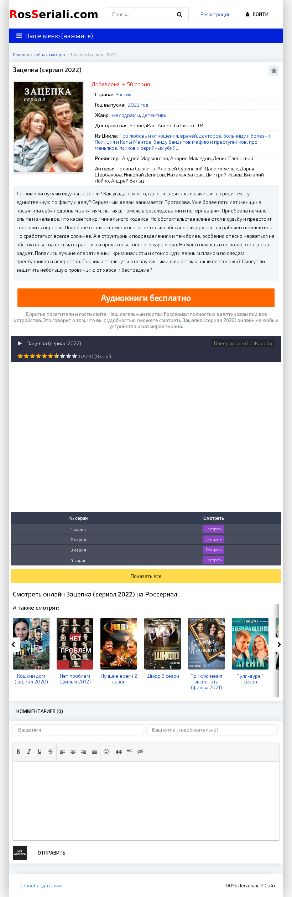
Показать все (146, 576)
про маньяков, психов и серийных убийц (176, 145)
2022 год (138, 105)
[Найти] (180, 14)
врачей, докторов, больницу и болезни (225, 136)
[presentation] (18, 751)
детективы (154, 115)
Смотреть (213, 529)
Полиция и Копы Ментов (123, 142)
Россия (123, 94)
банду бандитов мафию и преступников (200, 142)
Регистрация (215, 14)
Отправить (52, 853)
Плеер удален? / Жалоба (243, 343)
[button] (19, 751)
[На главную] (55, 14)
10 (75, 356)
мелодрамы (126, 115)
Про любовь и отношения (148, 136)
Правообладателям (39, 885)
